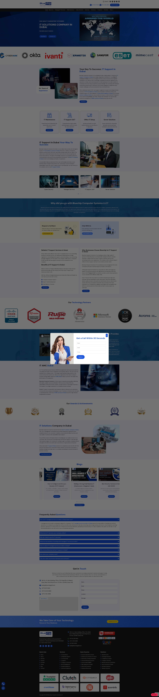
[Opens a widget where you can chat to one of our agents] (154, 694)
